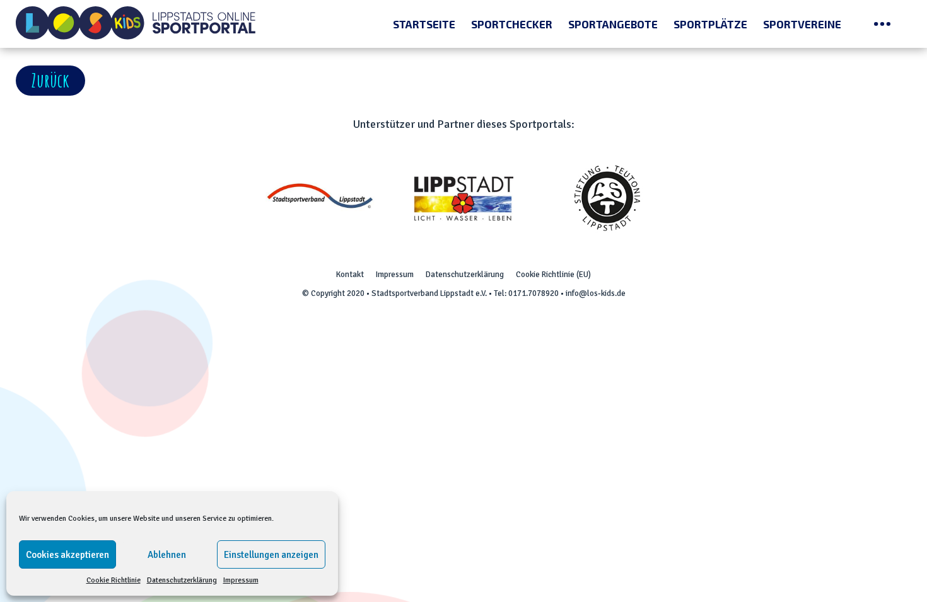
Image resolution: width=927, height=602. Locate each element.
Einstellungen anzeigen (271, 554)
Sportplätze (710, 24)
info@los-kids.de (596, 293)
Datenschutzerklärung (182, 580)
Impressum (241, 580)
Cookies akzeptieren (67, 554)
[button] (50, 80)
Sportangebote (613, 24)
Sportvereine (802, 24)
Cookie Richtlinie (113, 580)
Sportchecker (511, 24)
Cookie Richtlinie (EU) (553, 275)
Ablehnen (167, 554)
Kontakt (350, 275)
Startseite (424, 24)
